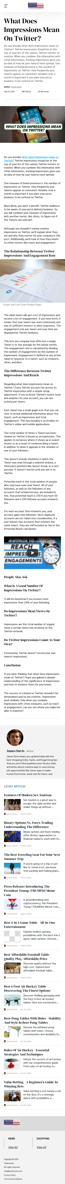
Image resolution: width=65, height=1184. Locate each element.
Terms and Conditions (13, 1179)
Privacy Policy (10, 1175)
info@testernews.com (13, 1171)
